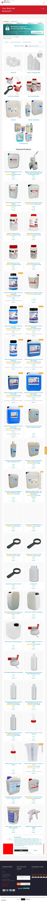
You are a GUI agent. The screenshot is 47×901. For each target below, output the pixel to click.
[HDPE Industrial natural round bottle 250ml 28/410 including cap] (33, 690)
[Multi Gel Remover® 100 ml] (13, 252)
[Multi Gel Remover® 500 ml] (13, 222)
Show (46, 450)
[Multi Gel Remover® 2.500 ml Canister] (33, 785)
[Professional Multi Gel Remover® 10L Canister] (13, 160)
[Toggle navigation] (43, 3)
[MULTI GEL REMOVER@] (33, 85)
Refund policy (4, 884)
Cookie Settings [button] (28, 853)
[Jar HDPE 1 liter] (33, 572)
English (7, 0)
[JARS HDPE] (13, 61)
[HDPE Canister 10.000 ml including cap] (33, 600)
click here (17, 36)
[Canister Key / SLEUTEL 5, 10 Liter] (33, 543)
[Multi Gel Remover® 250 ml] (33, 252)
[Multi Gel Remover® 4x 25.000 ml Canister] (13, 191)
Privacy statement (5, 885)
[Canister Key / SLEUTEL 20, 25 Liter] (13, 572)
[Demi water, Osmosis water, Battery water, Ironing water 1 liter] (13, 449)
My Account (9, 839)
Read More (27, 899)
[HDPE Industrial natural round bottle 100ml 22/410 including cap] (13, 721)
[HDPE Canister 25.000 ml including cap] (13, 600)
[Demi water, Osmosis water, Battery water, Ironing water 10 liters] (33, 414)
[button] (40, 42)
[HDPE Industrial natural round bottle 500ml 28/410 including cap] (13, 690)
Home (43, 8)
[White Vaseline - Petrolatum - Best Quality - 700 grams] (13, 815)
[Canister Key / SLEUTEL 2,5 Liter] (13, 543)
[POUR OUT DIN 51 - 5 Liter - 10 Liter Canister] (13, 752)
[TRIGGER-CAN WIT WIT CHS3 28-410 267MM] (33, 815)
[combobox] (33, 46)
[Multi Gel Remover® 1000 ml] (33, 222)
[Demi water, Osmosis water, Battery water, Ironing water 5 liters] (33, 449)
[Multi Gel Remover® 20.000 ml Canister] (33, 281)
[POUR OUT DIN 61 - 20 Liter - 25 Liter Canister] (33, 721)
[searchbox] (14, 38)
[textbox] (32, 46)
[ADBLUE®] (13, 109)
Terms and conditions (6, 883)
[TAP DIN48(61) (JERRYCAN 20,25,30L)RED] (13, 661)
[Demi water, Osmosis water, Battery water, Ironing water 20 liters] (13, 480)
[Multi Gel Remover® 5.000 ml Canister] (33, 191)
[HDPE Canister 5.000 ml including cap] (13, 630)
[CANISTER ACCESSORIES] (13, 85)
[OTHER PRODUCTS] (23, 132)
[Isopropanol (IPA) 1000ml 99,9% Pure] (33, 513)
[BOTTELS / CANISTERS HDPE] (33, 61)
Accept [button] (23, 899)
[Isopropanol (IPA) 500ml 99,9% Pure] (13, 513)
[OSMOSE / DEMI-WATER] (33, 109)
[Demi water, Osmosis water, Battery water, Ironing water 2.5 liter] (13, 785)
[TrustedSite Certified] (26, 878)
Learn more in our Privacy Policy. (21, 847)
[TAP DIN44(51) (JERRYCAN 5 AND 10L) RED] (33, 630)
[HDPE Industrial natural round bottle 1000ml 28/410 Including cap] (33, 661)
